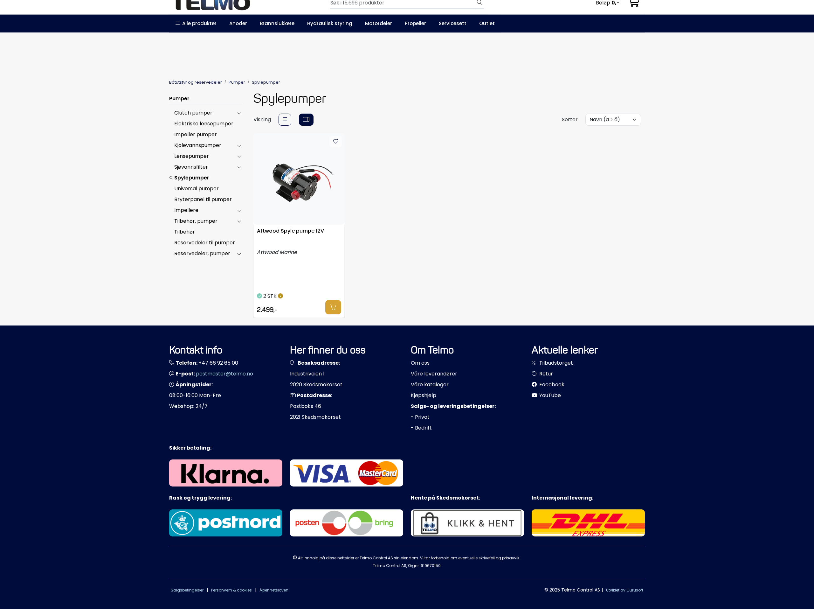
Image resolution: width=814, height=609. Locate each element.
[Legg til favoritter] (335, 141)
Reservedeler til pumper (204, 242)
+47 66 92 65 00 (218, 363)
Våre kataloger (430, 384)
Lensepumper (191, 156)
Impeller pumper (195, 134)
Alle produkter (198, 23)
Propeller (415, 23)
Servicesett (452, 23)
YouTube (549, 395)
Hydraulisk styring (329, 23)
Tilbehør (184, 231)
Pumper (179, 98)
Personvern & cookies (231, 590)
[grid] (306, 120)
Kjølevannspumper (197, 145)
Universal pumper (196, 188)
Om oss (420, 363)
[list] (285, 120)
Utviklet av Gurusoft (624, 590)
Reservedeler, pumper (202, 253)
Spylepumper (191, 177)
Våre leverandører (434, 373)
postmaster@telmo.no (224, 373)
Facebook (551, 384)
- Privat (420, 417)
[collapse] (239, 113)
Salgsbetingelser (187, 590)
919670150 (431, 565)
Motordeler (378, 23)
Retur (545, 373)
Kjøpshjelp (423, 395)
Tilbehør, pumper (195, 221)
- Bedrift (421, 427)
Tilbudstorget (555, 363)
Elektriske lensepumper (203, 123)
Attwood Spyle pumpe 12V (290, 231)
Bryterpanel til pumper (203, 199)
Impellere (186, 210)
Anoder (238, 23)
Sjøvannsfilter (191, 167)
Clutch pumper (193, 112)
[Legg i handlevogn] (333, 307)
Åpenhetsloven (273, 590)
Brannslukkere (277, 23)
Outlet (487, 23)
